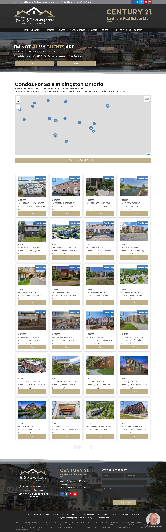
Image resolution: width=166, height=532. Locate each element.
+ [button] (18, 97)
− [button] (18, 101)
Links (115, 30)
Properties (49, 30)
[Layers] (147, 99)
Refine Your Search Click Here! (83, 160)
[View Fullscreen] (18, 107)
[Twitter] (142, 2)
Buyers (62, 30)
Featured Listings (77, 30)
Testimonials (125, 30)
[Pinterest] (146, 2)
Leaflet (148, 154)
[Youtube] (150, 2)
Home (26, 30)
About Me (35, 30)
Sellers (105, 30)
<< (76, 447)
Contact (138, 30)
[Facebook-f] (133, 2)
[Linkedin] (137, 2)
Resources (92, 30)
